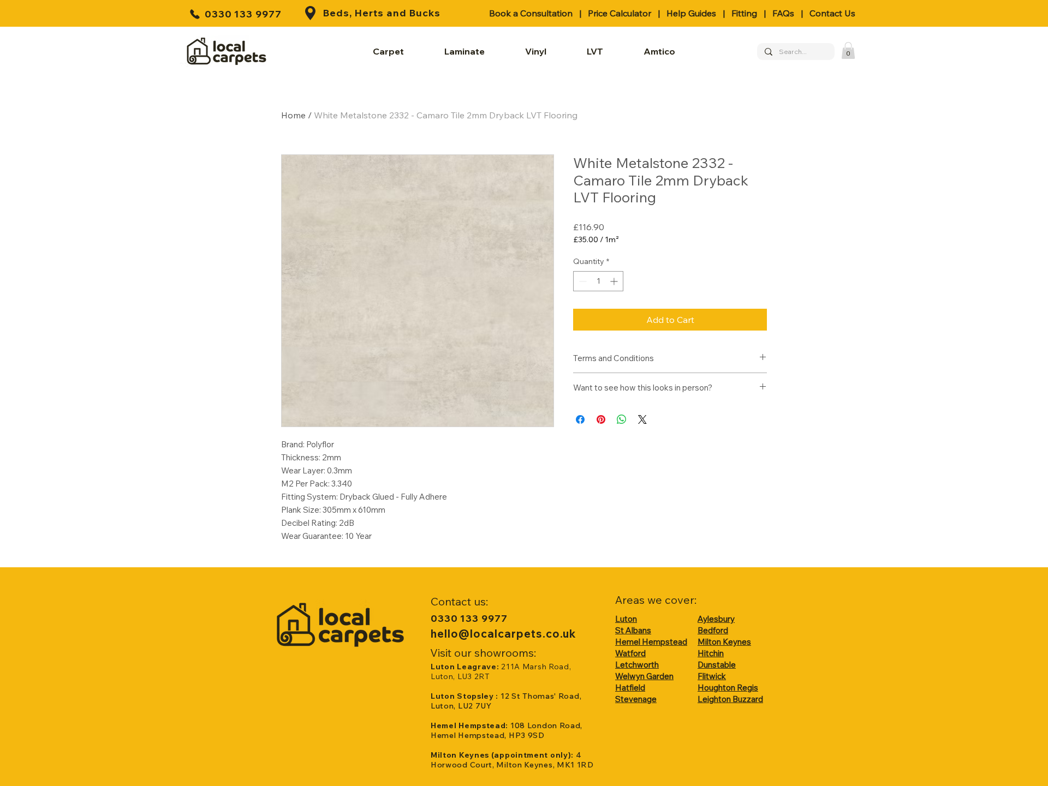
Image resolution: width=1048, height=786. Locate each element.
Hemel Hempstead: (470, 725)
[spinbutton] (598, 281)
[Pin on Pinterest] (601, 419)
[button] (848, 50)
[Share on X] (642, 419)
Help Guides (691, 13)
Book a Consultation (531, 13)
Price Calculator (619, 13)
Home (293, 115)
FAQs (783, 13)
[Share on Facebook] (580, 419)
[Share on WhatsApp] (621, 419)
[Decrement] (581, 281)
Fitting (744, 13)
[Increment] (615, 281)
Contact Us (832, 13)
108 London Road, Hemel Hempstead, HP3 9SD (506, 730)
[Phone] (195, 14)
